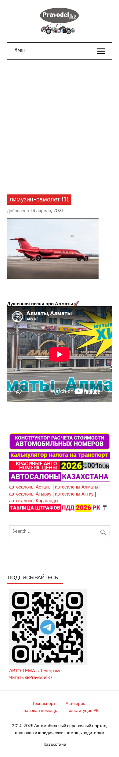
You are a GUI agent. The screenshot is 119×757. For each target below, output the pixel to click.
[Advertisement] (59, 122)
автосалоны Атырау (30, 494)
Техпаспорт (43, 703)
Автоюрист (76, 703)
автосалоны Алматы (76, 487)
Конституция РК (83, 710)
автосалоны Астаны (30, 487)
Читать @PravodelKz (30, 677)
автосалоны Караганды (33, 500)
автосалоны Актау (74, 494)
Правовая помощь (38, 710)
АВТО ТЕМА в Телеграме (35, 670)
